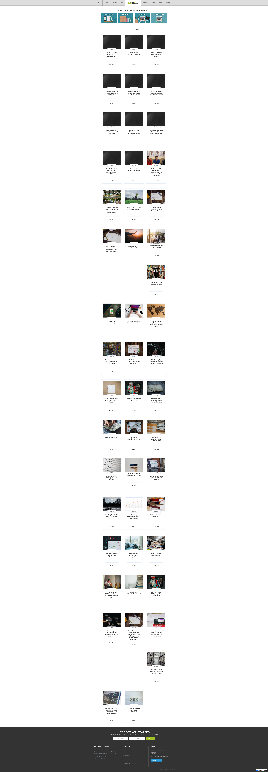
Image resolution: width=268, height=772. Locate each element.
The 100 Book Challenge (129, 763)
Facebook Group (156, 760)
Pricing (156, 356)
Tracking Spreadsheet (128, 760)
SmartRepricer (127, 755)
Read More (111, 64)
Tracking (156, 511)
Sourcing (112, 126)
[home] (133, 3)
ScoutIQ (125, 750)
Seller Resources (127, 758)
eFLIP (124, 752)
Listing (111, 49)
